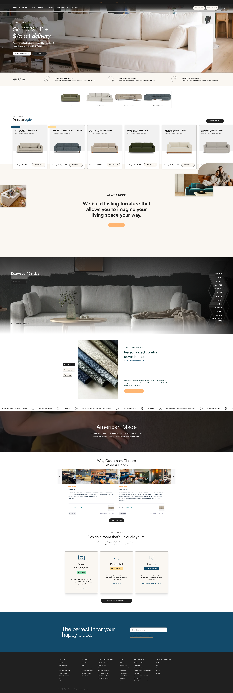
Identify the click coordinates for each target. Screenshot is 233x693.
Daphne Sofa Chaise (139, 662)
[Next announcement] (230, 2)
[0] (227, 7)
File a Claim (84, 675)
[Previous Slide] (60, 476)
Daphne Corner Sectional (141, 675)
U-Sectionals (123, 673)
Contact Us (84, 662)
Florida (158, 670)
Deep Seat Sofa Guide (104, 675)
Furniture (74, 7)
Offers (61, 681)
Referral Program (64, 675)
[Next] (169, 500)
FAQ (82, 665)
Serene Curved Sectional (141, 681)
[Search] (224, 7)
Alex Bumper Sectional (140, 668)
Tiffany (158, 673)
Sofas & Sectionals (38, 7)
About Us (61, 662)
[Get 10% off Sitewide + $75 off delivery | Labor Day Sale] (116, 2)
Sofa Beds (122, 678)
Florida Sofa (137, 673)
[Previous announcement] (3, 2)
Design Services (102, 665)
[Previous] (64, 500)
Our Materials (63, 665)
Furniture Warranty (86, 673)
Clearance (122, 681)
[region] (116, 476)
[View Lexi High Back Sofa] (161, 508)
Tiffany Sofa (137, 678)
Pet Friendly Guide (103, 673)
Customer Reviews (62, 7)
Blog (60, 678)
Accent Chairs (123, 675)
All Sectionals (123, 665)
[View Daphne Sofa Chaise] (111, 508)
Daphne (158, 662)
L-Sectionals (123, 670)
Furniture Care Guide (103, 670)
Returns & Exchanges (87, 670)
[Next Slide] (173, 476)
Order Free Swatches (103, 662)
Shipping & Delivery (86, 668)
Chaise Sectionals (124, 668)
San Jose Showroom (64, 670)
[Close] (232, 1)
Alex (157, 665)
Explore (50, 7)
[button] (22, 54)
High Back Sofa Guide (103, 678)
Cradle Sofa (137, 665)
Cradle (158, 668)
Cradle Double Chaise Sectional (142, 670)
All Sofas (122, 662)
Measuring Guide (102, 668)
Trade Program (63, 673)
